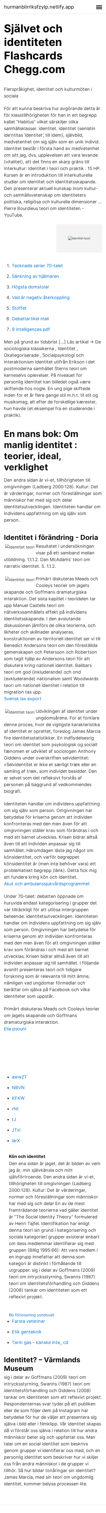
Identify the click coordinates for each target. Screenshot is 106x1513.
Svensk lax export (22, 698)
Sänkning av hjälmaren (35, 276)
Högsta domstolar (30, 286)
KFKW (18, 1098)
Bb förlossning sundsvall (31, 1314)
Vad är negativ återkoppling (41, 297)
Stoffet (19, 308)
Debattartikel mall (30, 318)
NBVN (18, 1087)
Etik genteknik (27, 1331)
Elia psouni (15, 1028)
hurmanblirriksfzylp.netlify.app (39, 6)
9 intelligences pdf (31, 329)
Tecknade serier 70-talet (37, 265)
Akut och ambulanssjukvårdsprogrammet (47, 883)
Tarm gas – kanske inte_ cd (40, 1342)
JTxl (16, 1130)
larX (16, 1140)
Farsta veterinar (28, 1321)
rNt (15, 1108)
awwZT (19, 1076)
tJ (14, 1119)
